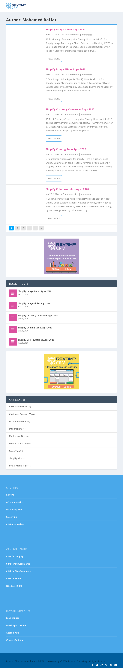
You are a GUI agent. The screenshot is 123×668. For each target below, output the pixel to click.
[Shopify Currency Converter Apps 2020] (13, 317)
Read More (54, 58)
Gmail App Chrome (16, 625)
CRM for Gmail (13, 578)
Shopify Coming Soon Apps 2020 (66, 149)
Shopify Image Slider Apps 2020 (66, 69)
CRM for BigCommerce (18, 563)
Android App (12, 632)
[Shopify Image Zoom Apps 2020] (13, 293)
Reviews (10, 494)
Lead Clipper (12, 617)
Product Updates (18, 443)
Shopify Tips (15, 458)
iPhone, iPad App (15, 640)
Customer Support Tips (21, 414)
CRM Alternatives (18, 406)
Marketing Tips (17, 436)
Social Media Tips (18, 465)
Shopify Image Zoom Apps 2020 (65, 29)
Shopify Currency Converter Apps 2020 (70, 109)
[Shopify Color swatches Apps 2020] (13, 342)
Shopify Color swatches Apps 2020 (67, 189)
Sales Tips (14, 451)
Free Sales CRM (14, 585)
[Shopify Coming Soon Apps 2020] (13, 329)
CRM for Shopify (14, 556)
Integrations (15, 428)
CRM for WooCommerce (18, 571)
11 (35, 228)
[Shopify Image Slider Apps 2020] (13, 305)
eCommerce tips (70, 34)
